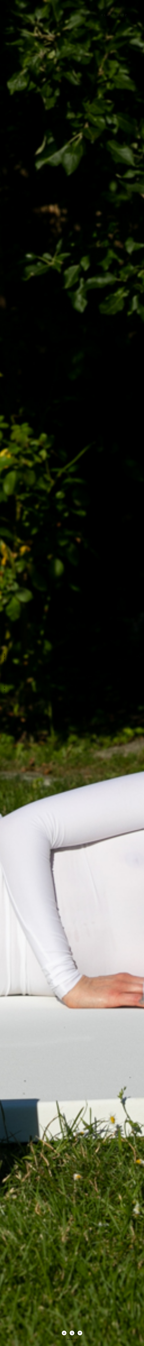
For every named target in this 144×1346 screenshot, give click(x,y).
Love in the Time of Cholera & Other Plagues (139, 675)
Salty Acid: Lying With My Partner (5, 675)
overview (72, 1340)
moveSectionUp (64, 1333)
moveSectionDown (80, 1333)
